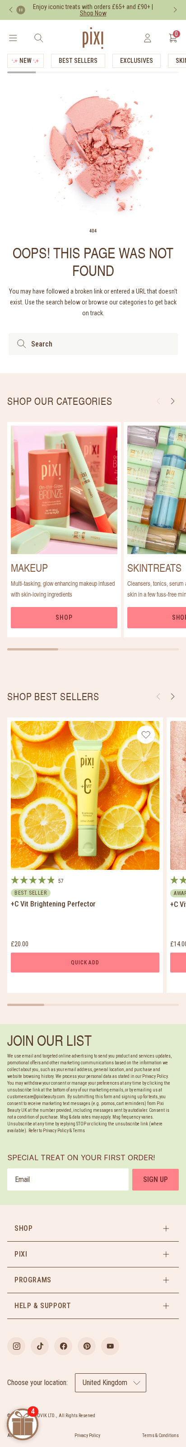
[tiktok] (40, 1346)
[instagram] (16, 1346)
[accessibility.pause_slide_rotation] (20, 10)
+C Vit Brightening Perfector (53, 904)
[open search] (38, 38)
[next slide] (173, 401)
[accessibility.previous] (11, 10)
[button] (173, 697)
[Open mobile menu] (13, 38)
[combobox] (93, 344)
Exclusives (136, 60)
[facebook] (63, 1346)
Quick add (85, 962)
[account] (147, 38)
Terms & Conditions (160, 1435)
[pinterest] (87, 1346)
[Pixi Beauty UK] (93, 38)
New (25, 60)
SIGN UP (155, 1179)
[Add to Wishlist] (146, 734)
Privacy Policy (87, 1435)
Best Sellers (78, 60)
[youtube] (110, 1346)
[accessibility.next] (175, 10)
